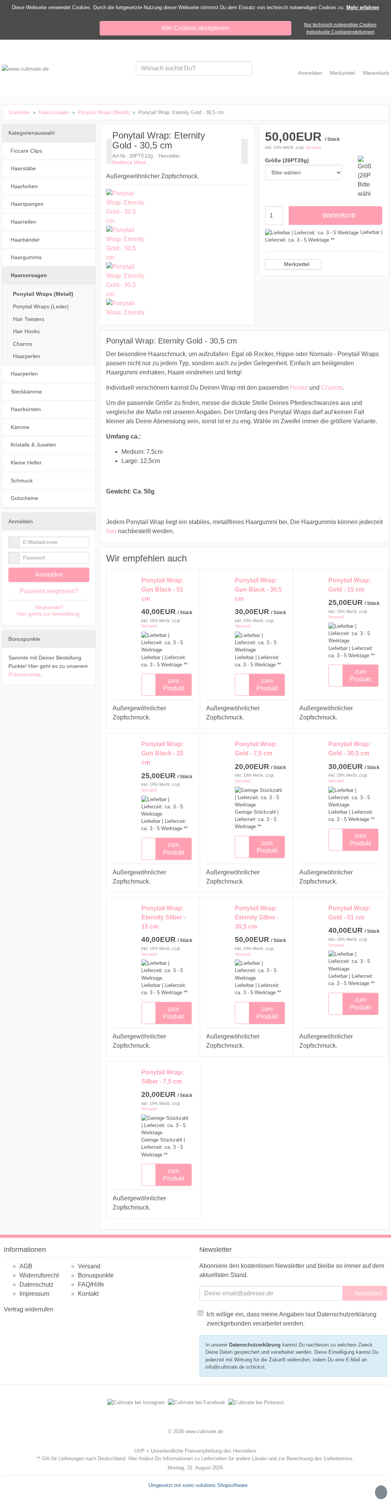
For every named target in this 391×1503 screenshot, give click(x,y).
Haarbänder (25, 240)
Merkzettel (296, 264)
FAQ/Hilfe (91, 1284)
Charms (332, 387)
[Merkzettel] (148, 685)
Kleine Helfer (26, 463)
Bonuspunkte (96, 1275)
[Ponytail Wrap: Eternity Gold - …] (109, 151)
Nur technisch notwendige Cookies (340, 25)
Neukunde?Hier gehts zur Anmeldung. (49, 610)
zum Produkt (173, 684)
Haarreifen (23, 222)
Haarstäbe (23, 168)
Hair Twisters (28, 319)
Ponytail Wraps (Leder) (41, 306)
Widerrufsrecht (39, 1275)
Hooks (299, 387)
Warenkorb (338, 215)
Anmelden (49, 574)
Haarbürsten (26, 409)
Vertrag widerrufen (28, 1309)
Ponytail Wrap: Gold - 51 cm (349, 913)
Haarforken (24, 186)
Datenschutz (36, 1284)
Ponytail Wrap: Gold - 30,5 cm (349, 748)
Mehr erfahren (362, 7)
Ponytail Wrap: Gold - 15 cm (349, 585)
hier (111, 531)
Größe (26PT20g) (287, 160)
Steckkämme (26, 392)
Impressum (34, 1293)
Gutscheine (24, 498)
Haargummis (26, 257)
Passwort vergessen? (49, 591)
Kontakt (88, 1293)
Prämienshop (24, 674)
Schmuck (22, 480)
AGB (25, 1266)
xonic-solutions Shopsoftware (215, 1485)
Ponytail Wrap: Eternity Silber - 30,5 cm (257, 917)
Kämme (20, 427)
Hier (132, 1458)
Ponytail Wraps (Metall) (43, 294)
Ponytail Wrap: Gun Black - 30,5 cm (258, 589)
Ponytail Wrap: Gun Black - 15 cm (162, 753)
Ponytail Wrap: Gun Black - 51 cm (162, 589)
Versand (313, 147)
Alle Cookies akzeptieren (195, 28)
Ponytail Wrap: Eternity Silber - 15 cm (163, 917)
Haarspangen (27, 204)
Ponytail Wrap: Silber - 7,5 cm (162, 1077)
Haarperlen (26, 356)
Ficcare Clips (26, 151)
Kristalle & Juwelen (33, 445)
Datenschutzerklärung (255, 1345)
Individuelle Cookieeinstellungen (340, 32)
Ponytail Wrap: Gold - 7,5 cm (256, 748)
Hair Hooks (26, 331)
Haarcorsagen (29, 275)
